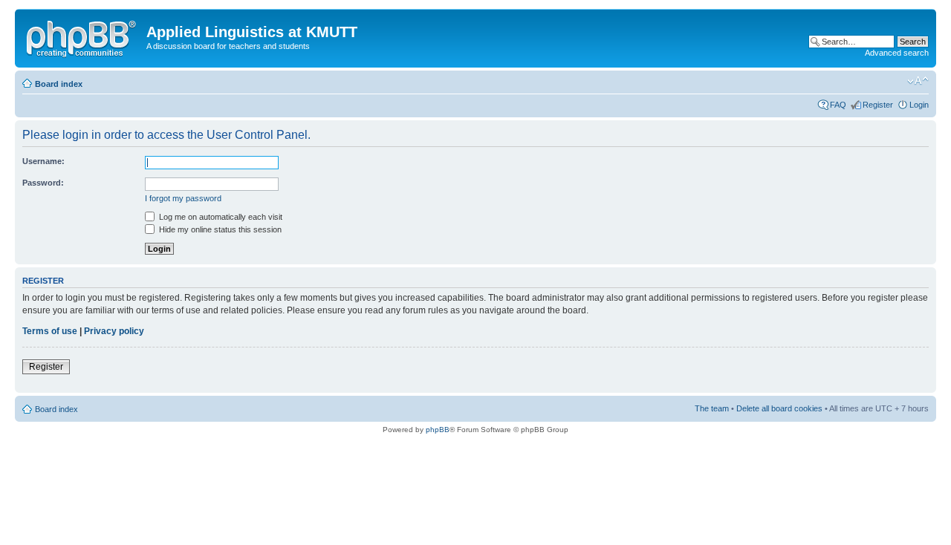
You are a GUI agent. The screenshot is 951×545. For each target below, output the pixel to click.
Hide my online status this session (219, 229)
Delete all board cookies (779, 408)
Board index (58, 83)
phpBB (437, 429)
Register (878, 104)
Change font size (918, 81)
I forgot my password (183, 198)
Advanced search (897, 52)
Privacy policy (114, 331)
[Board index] (82, 36)
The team (712, 408)
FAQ (838, 104)
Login (919, 104)
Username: (43, 161)
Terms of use (49, 331)
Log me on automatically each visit (219, 216)
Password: (43, 182)
